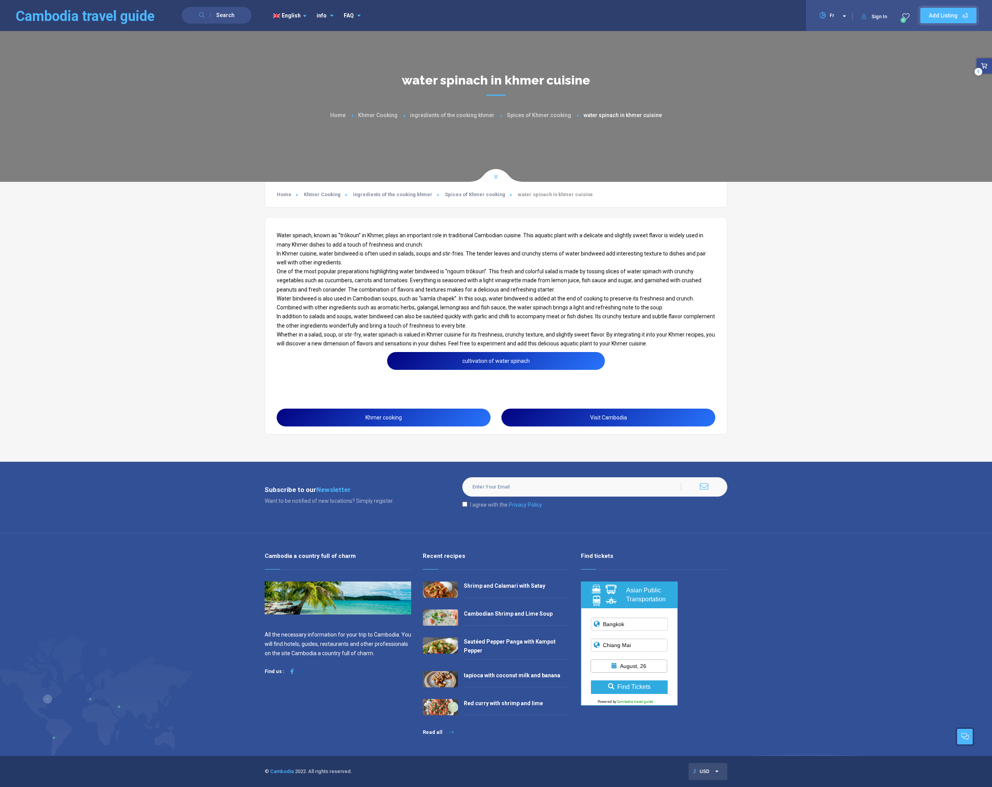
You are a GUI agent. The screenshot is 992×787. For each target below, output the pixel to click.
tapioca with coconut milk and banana (512, 675)
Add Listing (944, 15)
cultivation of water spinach (496, 361)
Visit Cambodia (608, 417)
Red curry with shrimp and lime (503, 703)
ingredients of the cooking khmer (452, 115)
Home (338, 115)
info (322, 15)
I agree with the (506, 505)
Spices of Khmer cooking (539, 115)
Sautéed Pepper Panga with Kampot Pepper (510, 646)
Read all (433, 732)
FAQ (349, 15)
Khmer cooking (383, 417)
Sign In (879, 16)
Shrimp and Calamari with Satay (504, 586)
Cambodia (282, 771)
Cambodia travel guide (635, 702)
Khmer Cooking (378, 115)
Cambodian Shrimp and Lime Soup (508, 614)
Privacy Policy (525, 505)
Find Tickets (634, 686)
